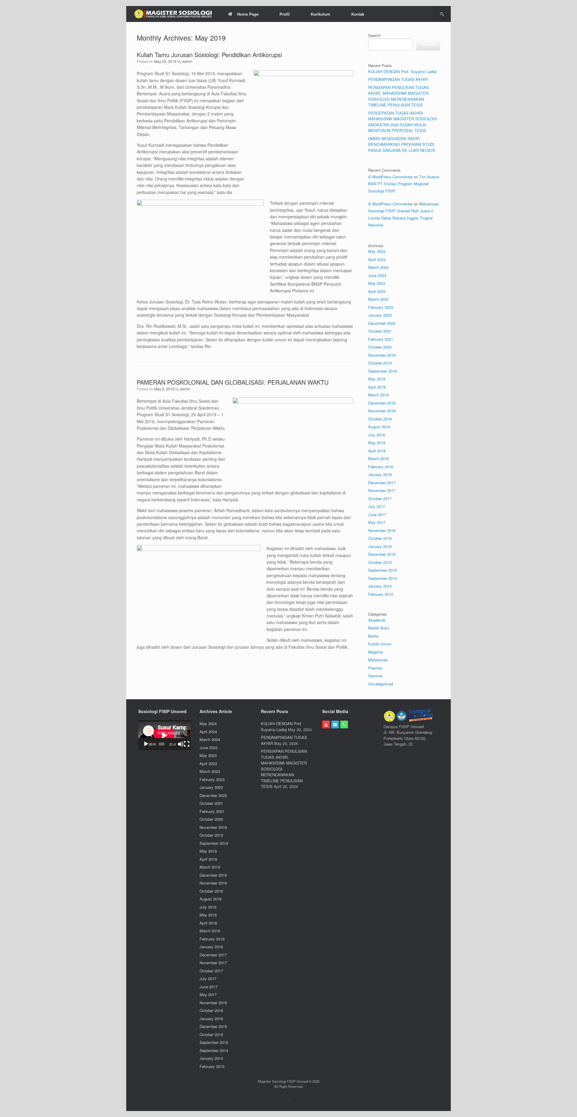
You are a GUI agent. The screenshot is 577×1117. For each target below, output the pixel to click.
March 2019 (378, 395)
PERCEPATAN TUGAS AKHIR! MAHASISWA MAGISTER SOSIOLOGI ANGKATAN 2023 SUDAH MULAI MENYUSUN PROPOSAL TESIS (402, 122)
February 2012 (380, 594)
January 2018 (380, 474)
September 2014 (382, 578)
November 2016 (381, 530)
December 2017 (381, 482)
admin (187, 61)
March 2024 (378, 267)
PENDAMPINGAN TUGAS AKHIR (398, 79)
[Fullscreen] (187, 744)
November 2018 (381, 411)
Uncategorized (380, 684)
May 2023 (376, 283)
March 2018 (378, 458)
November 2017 (381, 490)
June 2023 (377, 275)
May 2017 (376, 522)
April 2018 (377, 451)
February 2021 (380, 339)
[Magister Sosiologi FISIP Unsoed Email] (335, 724)
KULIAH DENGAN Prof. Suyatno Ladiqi (402, 71)
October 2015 (380, 562)
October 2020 (380, 347)
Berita (373, 636)
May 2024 (376, 251)
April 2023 (377, 291)
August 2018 (379, 426)
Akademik (377, 620)
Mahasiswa (378, 660)
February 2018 (380, 466)
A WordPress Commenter (390, 177)
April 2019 (377, 387)
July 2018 (376, 435)
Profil (284, 14)
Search (374, 35)
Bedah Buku (378, 628)
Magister (375, 652)
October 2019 (380, 363)
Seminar (375, 676)
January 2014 (380, 586)
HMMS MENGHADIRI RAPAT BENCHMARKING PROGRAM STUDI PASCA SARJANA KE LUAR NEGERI (401, 144)
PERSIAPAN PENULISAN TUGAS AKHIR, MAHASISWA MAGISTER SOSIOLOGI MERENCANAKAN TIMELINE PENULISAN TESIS (398, 96)
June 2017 (377, 514)
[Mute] (181, 744)
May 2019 (376, 379)
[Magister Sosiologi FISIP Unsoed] (173, 14)
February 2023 (380, 307)
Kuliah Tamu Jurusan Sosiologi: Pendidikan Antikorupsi (209, 54)
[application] (164, 735)
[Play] (146, 744)
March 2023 (378, 299)
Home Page (247, 14)
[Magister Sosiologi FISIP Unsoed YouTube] (326, 724)
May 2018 (376, 442)
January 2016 (380, 546)
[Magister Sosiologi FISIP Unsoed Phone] (344, 724)
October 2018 (380, 419)
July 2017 (376, 506)
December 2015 (381, 554)
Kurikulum (320, 14)
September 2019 (382, 371)
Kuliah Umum (380, 644)
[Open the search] (442, 14)
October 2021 (380, 331)
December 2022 (381, 323)
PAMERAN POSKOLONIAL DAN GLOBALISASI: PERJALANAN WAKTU (232, 382)
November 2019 (381, 355)
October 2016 (380, 538)
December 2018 (381, 403)
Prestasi (375, 668)
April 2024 (377, 259)
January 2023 (380, 315)
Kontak (357, 14)
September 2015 (382, 570)
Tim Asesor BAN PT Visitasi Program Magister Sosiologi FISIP (403, 184)
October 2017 (380, 498)
